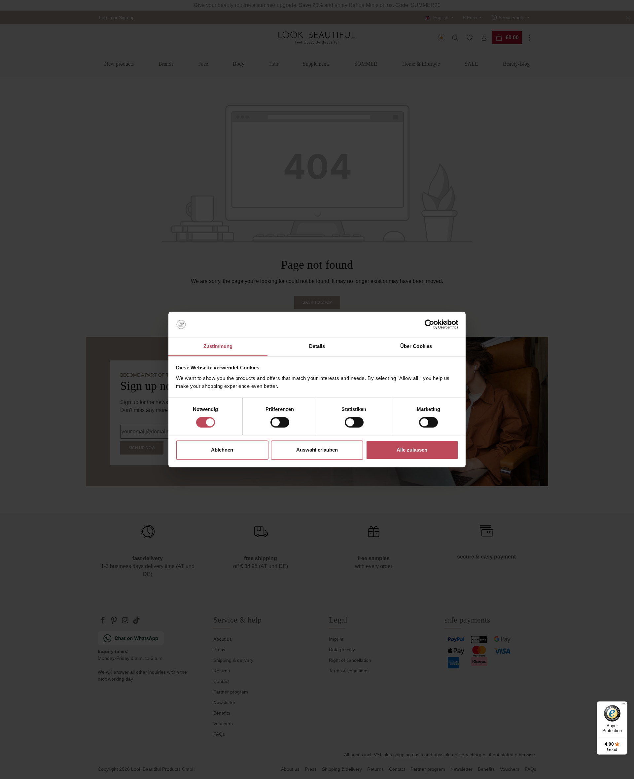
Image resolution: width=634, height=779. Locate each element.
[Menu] (623, 705)
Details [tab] (317, 346)
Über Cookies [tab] (416, 346)
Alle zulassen (412, 450)
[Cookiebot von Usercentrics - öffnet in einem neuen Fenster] (429, 324)
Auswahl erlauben (317, 450)
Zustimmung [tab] (218, 346)
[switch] (279, 422)
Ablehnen (222, 450)
